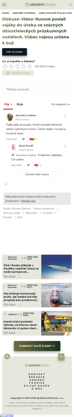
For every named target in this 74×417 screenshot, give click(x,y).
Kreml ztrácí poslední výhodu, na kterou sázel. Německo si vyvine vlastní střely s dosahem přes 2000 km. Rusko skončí (21, 328)
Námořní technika (24, 13)
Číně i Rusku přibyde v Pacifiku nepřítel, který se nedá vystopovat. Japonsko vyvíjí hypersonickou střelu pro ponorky (21, 273)
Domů (5, 13)
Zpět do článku (14, 52)
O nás (37, 388)
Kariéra (37, 380)
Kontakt (37, 374)
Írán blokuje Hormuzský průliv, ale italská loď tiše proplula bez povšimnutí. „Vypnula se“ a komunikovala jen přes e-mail (21, 302)
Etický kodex (37, 385)
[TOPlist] (6, 415)
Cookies (37, 383)
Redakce (37, 377)
